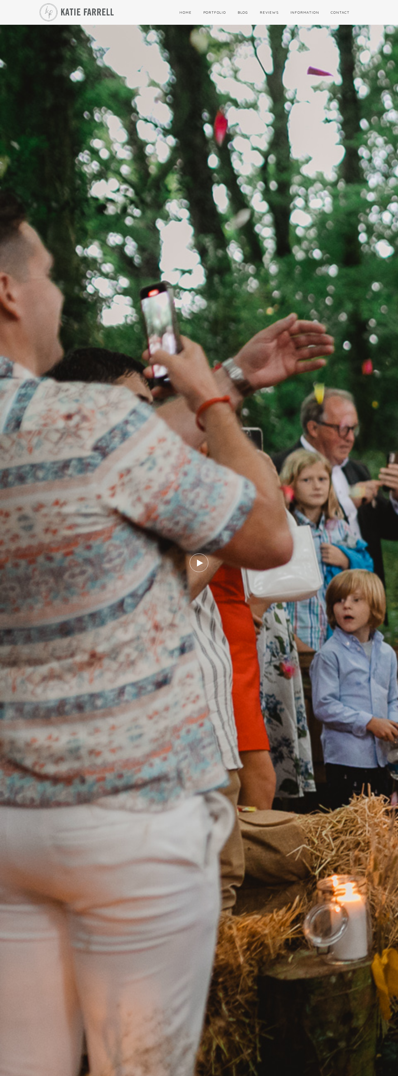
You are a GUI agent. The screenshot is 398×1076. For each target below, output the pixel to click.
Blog (243, 12)
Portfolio (214, 12)
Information (304, 12)
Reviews (269, 12)
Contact (340, 12)
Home (185, 12)
